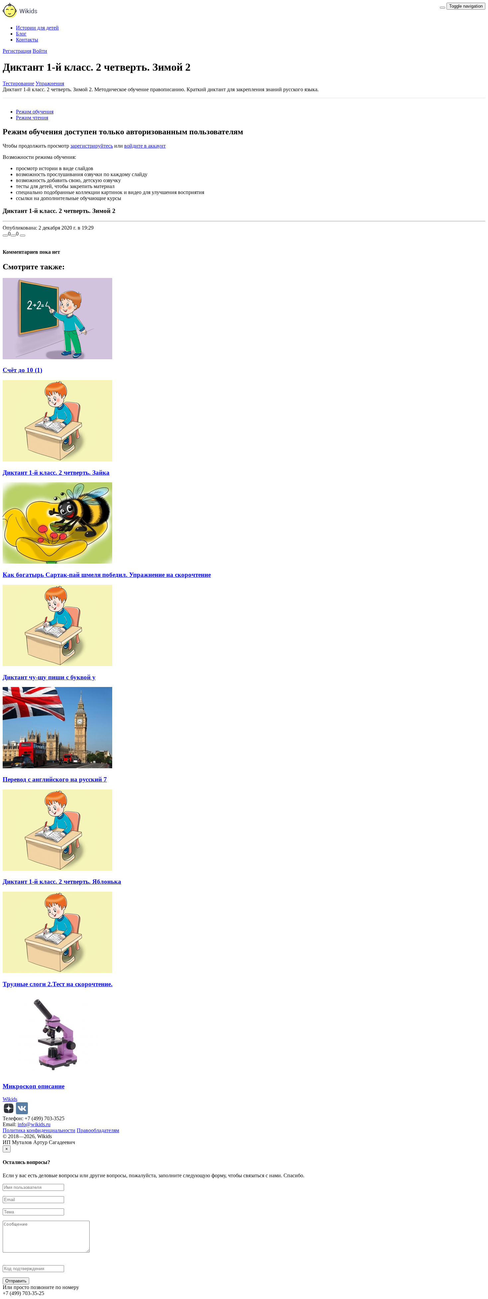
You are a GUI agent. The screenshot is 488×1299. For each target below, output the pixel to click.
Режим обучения (34, 111)
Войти (40, 51)
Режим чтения (32, 117)
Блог (21, 33)
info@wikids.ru (34, 1124)
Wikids (10, 1099)
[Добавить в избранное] (22, 236)
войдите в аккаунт (145, 146)
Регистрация (17, 51)
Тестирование (18, 83)
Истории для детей (37, 28)
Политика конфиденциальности (39, 1130)
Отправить (16, 1280)
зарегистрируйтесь (91, 146)
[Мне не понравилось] (13, 236)
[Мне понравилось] (5, 236)
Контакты (27, 39)
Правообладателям (98, 1130)
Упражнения (50, 83)
